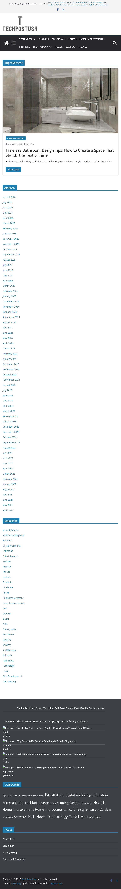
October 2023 (10, 374)
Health (72, 39)
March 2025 (9, 285)
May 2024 (8, 337)
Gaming (70, 46)
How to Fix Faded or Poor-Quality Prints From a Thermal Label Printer (54, 728)
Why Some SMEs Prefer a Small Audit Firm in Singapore (77, 3)
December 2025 (11, 238)
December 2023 (11, 364)
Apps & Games (10, 530)
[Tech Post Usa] (6, 43)
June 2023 (8, 395)
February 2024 (10, 353)
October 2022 (10, 437)
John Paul (30, 144)
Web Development (12, 676)
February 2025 (10, 290)
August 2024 (9, 322)
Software (7, 655)
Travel (59, 46)
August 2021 (9, 489)
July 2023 (7, 390)
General (7, 582)
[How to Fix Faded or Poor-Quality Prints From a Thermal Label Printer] (8, 732)
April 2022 (8, 468)
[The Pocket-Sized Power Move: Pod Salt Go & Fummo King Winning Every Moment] (8, 712)
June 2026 (8, 207)
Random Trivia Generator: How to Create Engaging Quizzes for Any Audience (46, 721)
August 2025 (9, 259)
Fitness (6, 571)
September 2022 (11, 442)
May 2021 (8, 505)
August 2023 (9, 384)
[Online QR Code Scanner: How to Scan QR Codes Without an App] (8, 758)
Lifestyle (24, 46)
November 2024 (11, 306)
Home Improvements (92, 39)
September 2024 (11, 317)
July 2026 (7, 202)
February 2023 (10, 416)
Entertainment (10, 556)
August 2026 (9, 197)
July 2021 (7, 494)
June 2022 (8, 458)
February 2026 (10, 228)
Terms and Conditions (14, 859)
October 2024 (10, 311)
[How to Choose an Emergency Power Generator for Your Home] (8, 771)
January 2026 (9, 233)
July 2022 (7, 452)
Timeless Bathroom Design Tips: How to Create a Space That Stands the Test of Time (60, 153)
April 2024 (8, 343)
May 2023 (8, 400)
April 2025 (8, 280)
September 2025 (11, 254)
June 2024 (8, 332)
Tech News (25, 39)
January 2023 (9, 421)
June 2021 (8, 499)
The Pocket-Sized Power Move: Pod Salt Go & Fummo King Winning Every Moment (61, 708)
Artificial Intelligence (13, 535)
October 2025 (10, 249)
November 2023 (11, 369)
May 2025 (8, 275)
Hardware (8, 587)
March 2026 (9, 223)
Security (7, 639)
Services (7, 644)
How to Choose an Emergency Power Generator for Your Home (50, 767)
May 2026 (8, 212)
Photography (9, 629)
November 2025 (11, 244)
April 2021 (8, 510)
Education (58, 39)
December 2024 (11, 301)
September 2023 (11, 379)
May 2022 (8, 463)
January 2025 (9, 296)
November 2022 (11, 431)
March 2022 (9, 473)
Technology (40, 46)
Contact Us (8, 839)
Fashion (7, 561)
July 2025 (7, 264)
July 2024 (7, 327)
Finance (82, 46)
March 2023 (9, 411)
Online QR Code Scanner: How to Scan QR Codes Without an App (51, 754)
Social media (9, 650)
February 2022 (10, 478)
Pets (5, 623)
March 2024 (9, 348)
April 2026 (8, 217)
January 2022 (9, 484)
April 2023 (8, 405)
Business (43, 39)
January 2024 (9, 358)
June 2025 (8, 270)
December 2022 (11, 426)
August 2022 (9, 447)
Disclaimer (8, 845)
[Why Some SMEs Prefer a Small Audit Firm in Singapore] (8, 745)
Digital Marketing (12, 545)
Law (5, 608)
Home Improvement (13, 597)
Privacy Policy (10, 852)
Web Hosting (9, 681)
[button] (33, 39)
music (6, 618)
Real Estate (8, 634)
